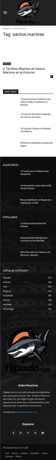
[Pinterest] (28, 433)
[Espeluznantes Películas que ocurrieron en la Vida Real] (10, 241)
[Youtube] (43, 433)
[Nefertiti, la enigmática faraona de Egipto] (10, 147)
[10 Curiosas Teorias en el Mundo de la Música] (10, 132)
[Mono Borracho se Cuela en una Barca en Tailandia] (10, 256)
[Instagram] (21, 433)
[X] (35, 433)
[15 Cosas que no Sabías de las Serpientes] (10, 175)
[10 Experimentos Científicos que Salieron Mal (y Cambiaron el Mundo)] (10, 103)
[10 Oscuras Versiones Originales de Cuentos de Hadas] (10, 118)
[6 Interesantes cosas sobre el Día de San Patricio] (10, 189)
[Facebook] (13, 433)
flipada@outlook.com (26, 412)
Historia (7, 64)
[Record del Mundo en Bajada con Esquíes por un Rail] (10, 204)
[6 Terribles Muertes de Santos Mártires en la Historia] (28, 52)
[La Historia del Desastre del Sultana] (10, 227)
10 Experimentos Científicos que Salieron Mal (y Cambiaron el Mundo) (35, 102)
